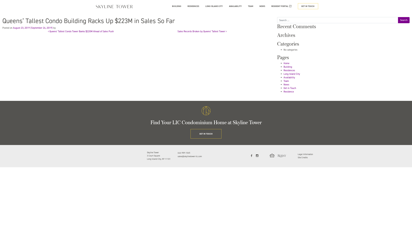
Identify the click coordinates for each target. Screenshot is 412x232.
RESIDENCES (193, 6)
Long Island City (292, 74)
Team (286, 81)
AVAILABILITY (235, 6)
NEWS (262, 6)
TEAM (250, 6)
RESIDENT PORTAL (279, 6)
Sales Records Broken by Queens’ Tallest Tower (202, 31)
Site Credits (303, 157)
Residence (289, 91)
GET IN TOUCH (307, 6)
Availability (289, 77)
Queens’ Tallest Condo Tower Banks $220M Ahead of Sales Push (81, 31)
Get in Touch (290, 88)
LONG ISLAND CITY (214, 6)
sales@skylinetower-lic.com (190, 156)
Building (288, 66)
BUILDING (176, 6)
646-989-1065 (184, 152)
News (286, 84)
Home (286, 63)
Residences (289, 70)
